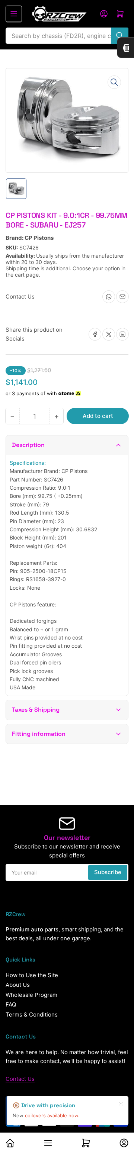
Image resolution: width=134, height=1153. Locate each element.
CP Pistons (39, 237)
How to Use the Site (32, 975)
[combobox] (67, 36)
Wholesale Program (31, 994)
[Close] (121, 1103)
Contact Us (20, 1078)
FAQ (11, 1004)
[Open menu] (14, 14)
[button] (67, 445)
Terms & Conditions (32, 1014)
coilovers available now (51, 1115)
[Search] (120, 36)
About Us (18, 984)
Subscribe (107, 872)
